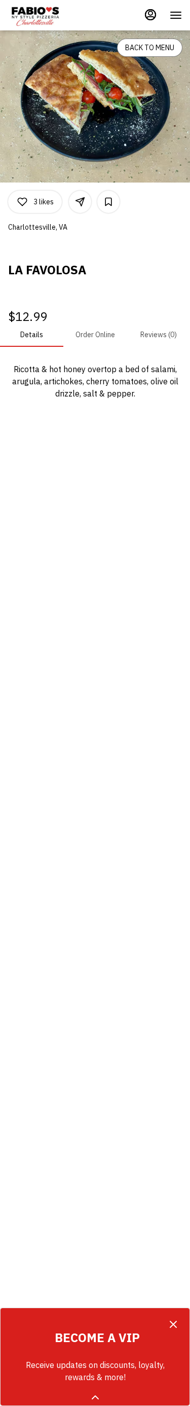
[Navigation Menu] (176, 15)
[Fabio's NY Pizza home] (53, 15)
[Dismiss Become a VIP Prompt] (173, 1324)
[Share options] (80, 202)
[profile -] (150, 15)
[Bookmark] (108, 202)
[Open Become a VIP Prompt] (95, 1397)
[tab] (31, 334)
